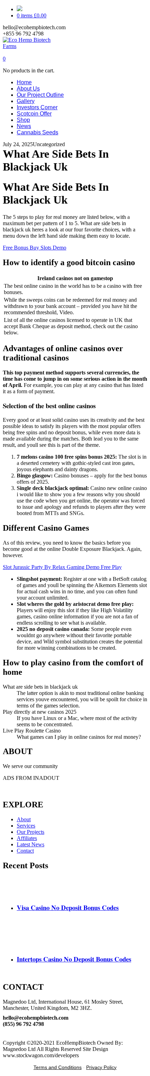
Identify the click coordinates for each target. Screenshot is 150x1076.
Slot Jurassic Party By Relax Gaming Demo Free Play (62, 567)
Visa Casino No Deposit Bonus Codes (68, 907)
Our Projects (30, 832)
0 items (31, 15)
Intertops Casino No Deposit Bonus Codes (74, 959)
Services (26, 826)
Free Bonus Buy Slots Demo (34, 248)
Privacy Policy (101, 1067)
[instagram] (5, 1036)
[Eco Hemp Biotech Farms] (33, 46)
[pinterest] (5, 1030)
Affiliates (27, 838)
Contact (25, 851)
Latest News (30, 844)
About (24, 819)
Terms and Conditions (57, 1067)
